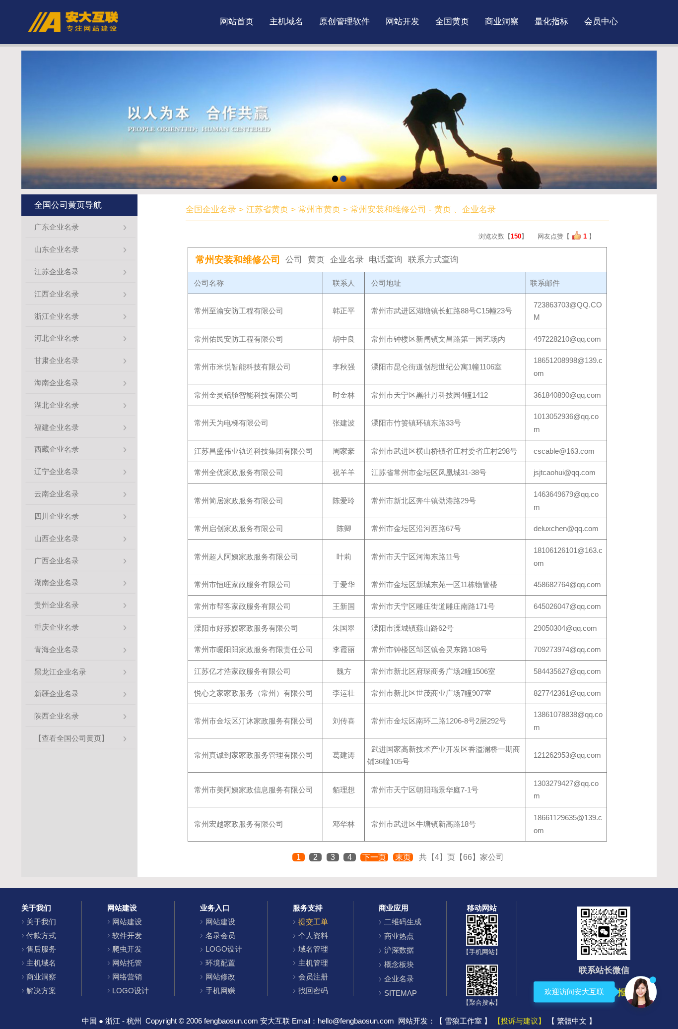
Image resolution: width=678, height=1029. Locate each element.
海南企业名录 (56, 382)
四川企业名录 (56, 516)
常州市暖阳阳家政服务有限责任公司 (253, 649)
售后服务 (41, 949)
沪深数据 (399, 950)
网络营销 (127, 976)
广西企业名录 (56, 560)
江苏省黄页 (267, 209)
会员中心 (601, 21)
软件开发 (127, 935)
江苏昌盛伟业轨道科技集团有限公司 (253, 451)
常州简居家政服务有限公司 (238, 500)
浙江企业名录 (56, 316)
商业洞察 (502, 21)
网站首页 (237, 21)
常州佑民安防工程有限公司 (238, 339)
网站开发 (402, 21)
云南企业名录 (56, 493)
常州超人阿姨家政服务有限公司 (246, 556)
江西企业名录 (56, 294)
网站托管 (127, 963)
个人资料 (313, 935)
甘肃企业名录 (56, 360)
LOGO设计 (130, 990)
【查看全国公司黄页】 (71, 738)
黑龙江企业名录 (60, 671)
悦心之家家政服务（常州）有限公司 (253, 693)
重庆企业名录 (56, 627)
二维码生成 (402, 921)
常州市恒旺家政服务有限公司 (242, 584)
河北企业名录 (56, 338)
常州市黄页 (319, 209)
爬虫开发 (127, 949)
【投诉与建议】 (519, 1021)
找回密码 (313, 990)
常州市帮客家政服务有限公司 (242, 606)
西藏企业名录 (56, 449)
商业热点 (399, 936)
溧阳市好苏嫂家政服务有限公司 (246, 628)
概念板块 (399, 964)
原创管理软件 (344, 21)
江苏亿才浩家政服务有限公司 (242, 671)
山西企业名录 (56, 538)
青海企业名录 (56, 649)
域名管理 (313, 949)
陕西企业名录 (56, 716)
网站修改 (220, 976)
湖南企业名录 (56, 582)
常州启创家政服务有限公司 (238, 528)
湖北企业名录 (56, 405)
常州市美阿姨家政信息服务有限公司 (253, 790)
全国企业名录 (211, 209)
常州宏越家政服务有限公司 (238, 824)
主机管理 (313, 963)
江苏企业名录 (56, 271)
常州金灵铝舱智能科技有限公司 (246, 395)
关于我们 (41, 921)
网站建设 (127, 921)
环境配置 (220, 963)
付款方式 (41, 935)
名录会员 (220, 935)
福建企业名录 (56, 427)
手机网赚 (220, 990)
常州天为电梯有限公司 (231, 423)
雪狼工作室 (463, 1021)
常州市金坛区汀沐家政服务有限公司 (253, 721)
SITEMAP (400, 993)
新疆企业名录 (56, 693)
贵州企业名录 (56, 605)
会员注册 (313, 976)
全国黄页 (452, 21)
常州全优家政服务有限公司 (238, 472)
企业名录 (399, 978)
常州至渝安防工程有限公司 (238, 310)
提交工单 (313, 921)
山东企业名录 (56, 249)
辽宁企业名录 (56, 471)
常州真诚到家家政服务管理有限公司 (253, 755)
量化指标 (551, 21)
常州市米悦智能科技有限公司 (242, 367)
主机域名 (286, 21)
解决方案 (41, 990)
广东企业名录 (56, 227)
